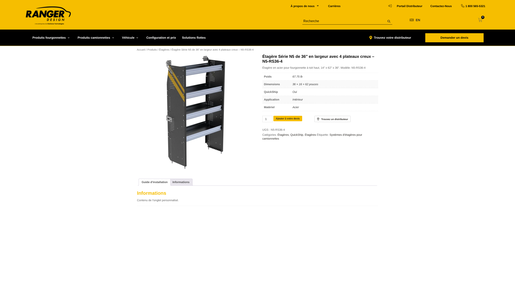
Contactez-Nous (441, 6)
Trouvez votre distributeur (392, 37)
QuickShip (296, 134)
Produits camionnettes (94, 37)
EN (418, 20)
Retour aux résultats (104, 44)
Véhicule (128, 37)
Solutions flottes (194, 37)
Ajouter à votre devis (288, 118)
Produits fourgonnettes (49, 37)
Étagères (164, 49)
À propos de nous (302, 6)
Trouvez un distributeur (334, 119)
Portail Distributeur (409, 6)
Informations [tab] (181, 182)
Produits (152, 49)
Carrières (334, 6)
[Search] (388, 21)
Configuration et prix (161, 37)
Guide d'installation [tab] (155, 182)
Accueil (141, 49)
